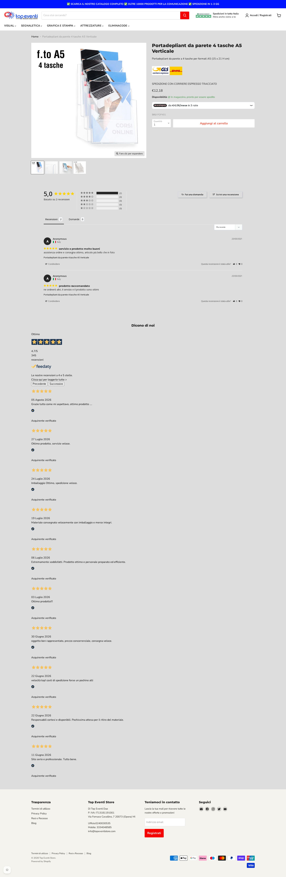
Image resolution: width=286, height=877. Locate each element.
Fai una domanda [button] (194, 194)
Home (35, 36)
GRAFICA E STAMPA (60, 26)
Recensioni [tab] (51, 219)
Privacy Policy (39, 813)
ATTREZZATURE (91, 26)
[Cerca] (184, 15)
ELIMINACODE (118, 26)
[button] (235, 264)
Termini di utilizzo (40, 808)
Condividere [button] (54, 264)
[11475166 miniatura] (51, 167)
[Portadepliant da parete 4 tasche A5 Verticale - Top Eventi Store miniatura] (79, 167)
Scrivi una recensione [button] (227, 194)
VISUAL (9, 26)
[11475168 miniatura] (37, 167)
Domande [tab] (74, 219)
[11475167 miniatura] (65, 167)
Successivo (56, 383)
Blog (33, 823)
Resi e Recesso (39, 818)
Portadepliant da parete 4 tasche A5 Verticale (66, 257)
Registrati (154, 833)
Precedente (39, 383)
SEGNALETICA (31, 26)
